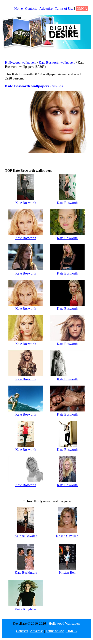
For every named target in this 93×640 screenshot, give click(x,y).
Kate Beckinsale (26, 572)
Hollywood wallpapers (20, 62)
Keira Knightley (26, 609)
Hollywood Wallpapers (64, 623)
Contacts (31, 8)
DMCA (82, 8)
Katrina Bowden (25, 536)
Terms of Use (64, 8)
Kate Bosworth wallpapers (57, 62)
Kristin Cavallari (67, 536)
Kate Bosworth (25, 203)
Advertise (46, 8)
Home (18, 8)
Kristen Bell (67, 572)
